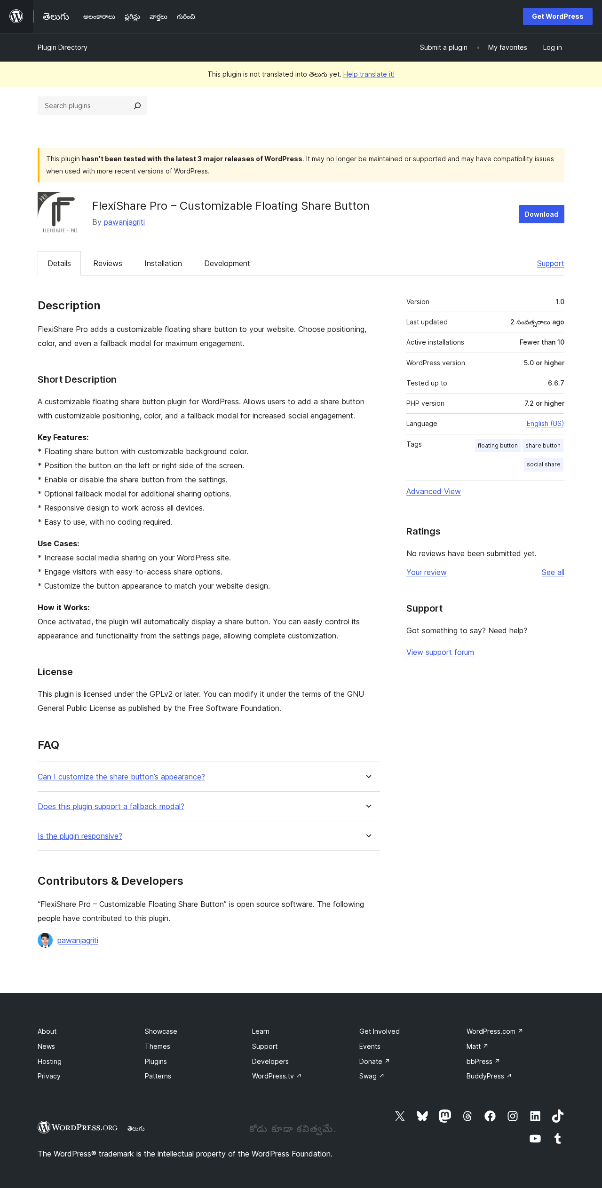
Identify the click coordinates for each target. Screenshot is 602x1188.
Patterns (158, 1076)
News (46, 1046)
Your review (426, 572)
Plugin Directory (62, 47)
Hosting (50, 1061)
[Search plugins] (137, 105)
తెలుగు (136, 1128)
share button (543, 445)
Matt (478, 1046)
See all (553, 572)
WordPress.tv (277, 1076)
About (47, 1031)
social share (544, 464)
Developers (270, 1061)
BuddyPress (489, 1076)
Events (369, 1046)
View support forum (440, 652)
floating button (498, 445)
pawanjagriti (124, 222)
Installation (163, 263)
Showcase (161, 1031)
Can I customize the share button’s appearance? (121, 776)
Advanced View (433, 491)
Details (59, 263)
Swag (372, 1076)
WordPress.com (495, 1031)
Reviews (107, 263)
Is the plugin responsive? (80, 836)
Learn (260, 1031)
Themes (157, 1046)
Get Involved (379, 1031)
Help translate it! (369, 74)
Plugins (156, 1061)
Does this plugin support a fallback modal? (111, 806)
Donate (374, 1061)
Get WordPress (558, 16)
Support (550, 263)
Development (227, 263)
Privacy (49, 1076)
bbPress (483, 1061)
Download (541, 214)
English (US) (545, 423)
